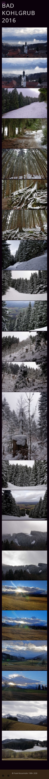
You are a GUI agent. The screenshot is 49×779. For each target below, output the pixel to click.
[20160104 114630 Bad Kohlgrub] (24, 285)
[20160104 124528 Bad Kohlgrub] (24, 565)
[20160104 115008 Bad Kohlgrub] (24, 346)
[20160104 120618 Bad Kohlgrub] (24, 505)
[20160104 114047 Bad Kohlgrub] (24, 225)
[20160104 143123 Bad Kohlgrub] (24, 595)
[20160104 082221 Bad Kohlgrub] (24, 73)
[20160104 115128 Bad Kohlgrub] (24, 426)
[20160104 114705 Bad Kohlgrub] (24, 316)
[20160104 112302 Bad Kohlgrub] (24, 103)
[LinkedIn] (8, 775)
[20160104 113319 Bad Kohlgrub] (24, 164)
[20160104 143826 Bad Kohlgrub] (24, 685)
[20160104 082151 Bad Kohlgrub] (24, 42)
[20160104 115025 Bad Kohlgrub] (24, 377)
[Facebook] (3, 775)
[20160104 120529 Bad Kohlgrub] (24, 475)
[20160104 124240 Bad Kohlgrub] (24, 535)
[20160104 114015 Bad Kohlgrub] (24, 194)
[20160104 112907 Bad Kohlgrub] (24, 133)
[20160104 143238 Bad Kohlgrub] (24, 625)
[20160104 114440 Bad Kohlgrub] (24, 255)
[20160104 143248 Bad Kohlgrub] (24, 655)
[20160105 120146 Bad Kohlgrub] (24, 715)
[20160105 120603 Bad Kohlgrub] (24, 745)
